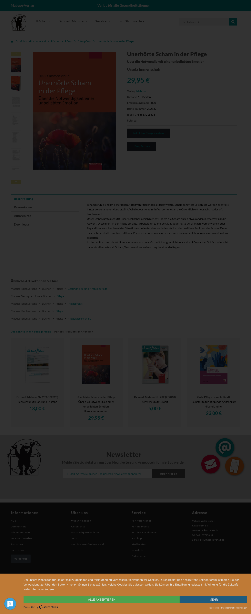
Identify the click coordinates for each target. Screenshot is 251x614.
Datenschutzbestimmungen (234, 608)
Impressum (214, 608)
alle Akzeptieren (101, 599)
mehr (213, 599)
